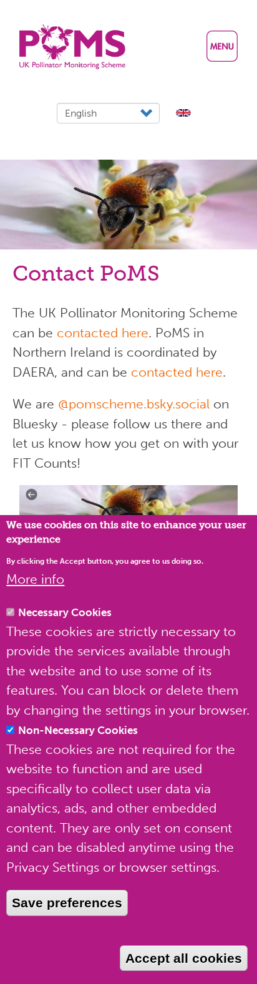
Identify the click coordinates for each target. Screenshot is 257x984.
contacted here (102, 332)
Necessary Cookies (65, 612)
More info (35, 579)
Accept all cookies (183, 958)
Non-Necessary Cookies (78, 730)
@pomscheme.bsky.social (134, 404)
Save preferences (67, 902)
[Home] (72, 46)
